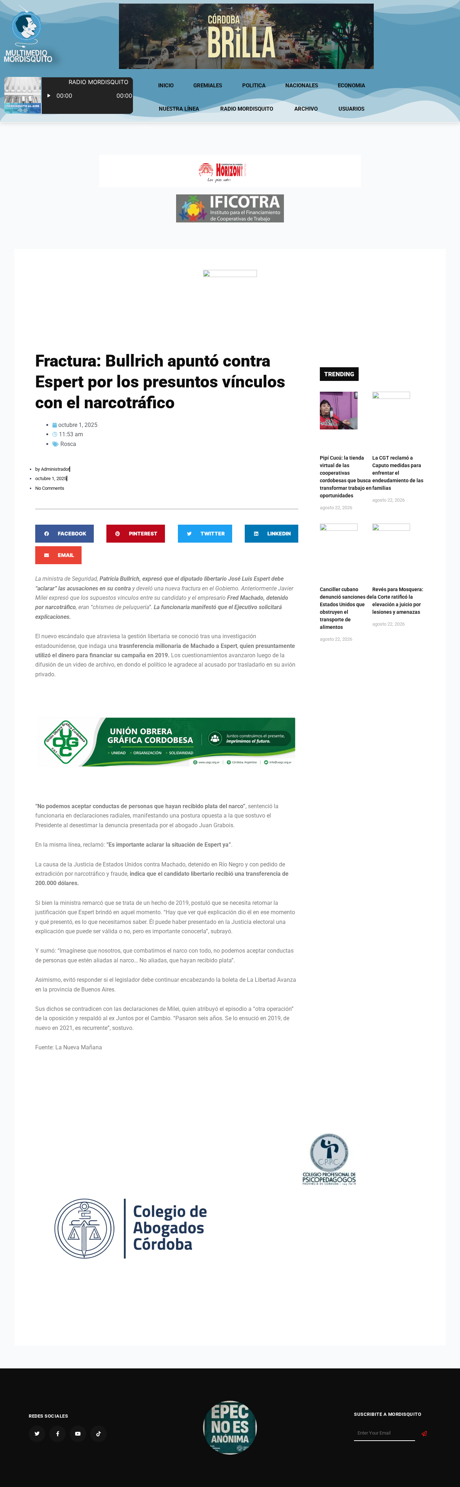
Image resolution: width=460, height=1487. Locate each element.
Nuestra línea (179, 109)
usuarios (351, 109)
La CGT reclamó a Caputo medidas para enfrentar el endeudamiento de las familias (397, 473)
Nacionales (301, 85)
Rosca (68, 444)
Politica (254, 85)
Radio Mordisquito (246, 109)
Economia (351, 85)
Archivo (306, 109)
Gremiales (207, 85)
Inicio (166, 85)
